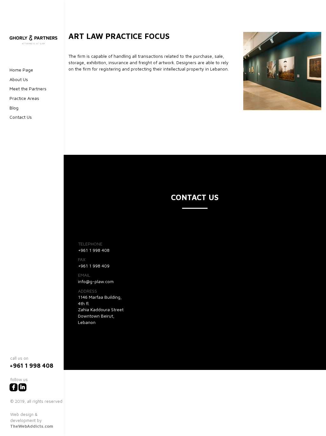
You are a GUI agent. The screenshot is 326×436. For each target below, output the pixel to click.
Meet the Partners (28, 88)
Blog (14, 107)
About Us (19, 79)
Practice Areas (24, 98)
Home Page (21, 69)
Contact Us (21, 117)
